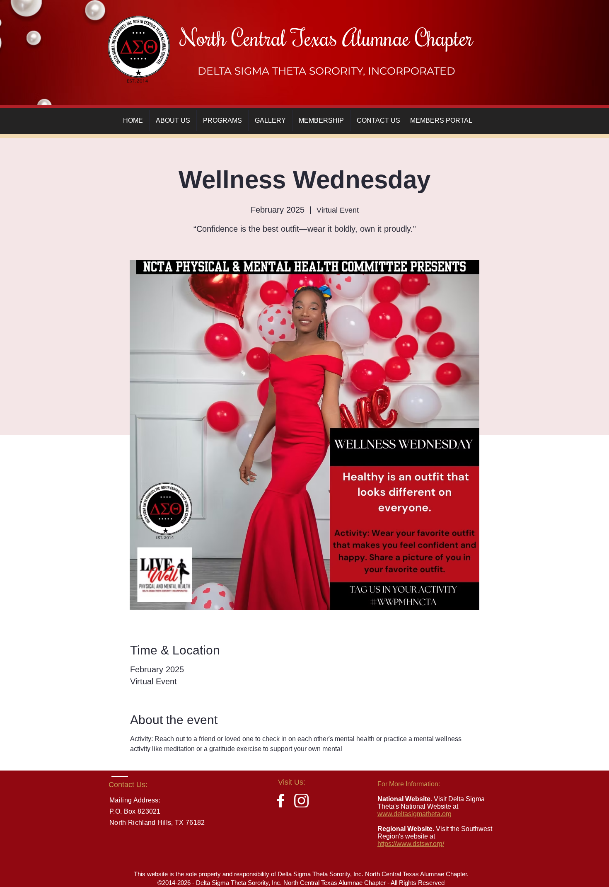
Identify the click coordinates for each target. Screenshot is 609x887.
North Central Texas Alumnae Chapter (326, 37)
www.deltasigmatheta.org (414, 813)
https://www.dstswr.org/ (410, 843)
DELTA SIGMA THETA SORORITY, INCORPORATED (326, 71)
